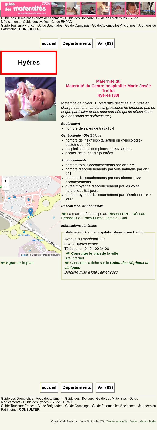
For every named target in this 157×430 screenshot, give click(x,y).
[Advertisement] (106, 64)
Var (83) (105, 43)
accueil (49, 43)
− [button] (5, 187)
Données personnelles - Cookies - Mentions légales (131, 421)
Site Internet (74, 258)
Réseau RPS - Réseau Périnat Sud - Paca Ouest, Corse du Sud (103, 216)
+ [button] (5, 180)
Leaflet (24, 254)
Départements (76, 43)
